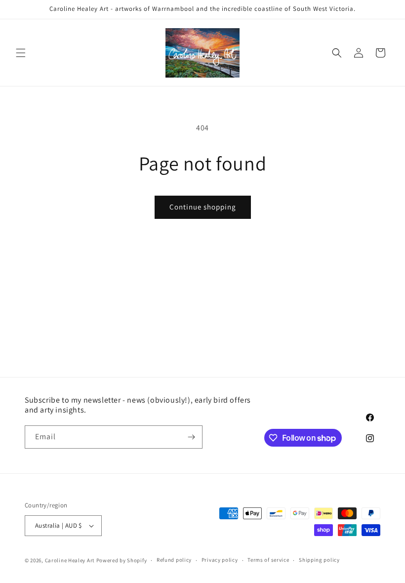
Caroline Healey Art (70, 560)
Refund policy (174, 559)
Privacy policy (220, 559)
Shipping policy (319, 559)
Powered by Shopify (121, 560)
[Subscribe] (191, 437)
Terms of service (268, 559)
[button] (21, 53)
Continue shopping (202, 206)
